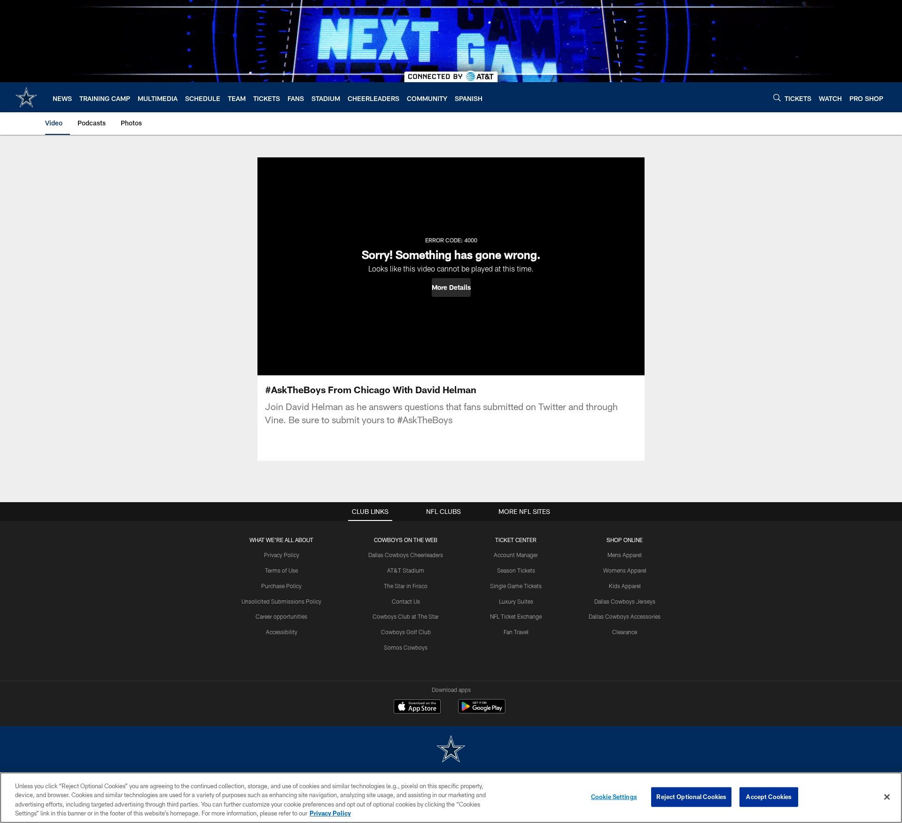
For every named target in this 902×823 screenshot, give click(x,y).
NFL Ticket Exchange (516, 616)
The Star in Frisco (406, 585)
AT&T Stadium (405, 570)
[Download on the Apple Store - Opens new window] (417, 707)
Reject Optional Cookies (691, 796)
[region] (451, 797)
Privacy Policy (281, 554)
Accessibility (281, 632)
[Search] (777, 97)
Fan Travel (516, 632)
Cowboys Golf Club (406, 632)
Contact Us (406, 601)
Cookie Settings (614, 796)
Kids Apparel (625, 585)
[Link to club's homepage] (26, 97)
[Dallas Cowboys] (451, 750)
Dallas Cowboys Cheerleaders (405, 554)
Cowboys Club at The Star (406, 616)
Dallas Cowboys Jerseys (624, 601)
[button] (451, 287)
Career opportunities (281, 616)
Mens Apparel (624, 554)
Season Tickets (516, 570)
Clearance (624, 632)
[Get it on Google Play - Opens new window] (482, 710)
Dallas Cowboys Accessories (625, 616)
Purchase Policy (281, 585)
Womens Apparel (624, 570)
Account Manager (516, 554)
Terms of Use (281, 570)
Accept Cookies (769, 796)
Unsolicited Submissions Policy (281, 601)
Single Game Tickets (516, 585)
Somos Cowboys (406, 647)
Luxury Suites (516, 601)
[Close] (887, 796)
